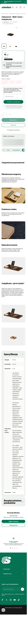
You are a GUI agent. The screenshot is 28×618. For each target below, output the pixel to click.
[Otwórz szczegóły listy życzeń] (16, 7)
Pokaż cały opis (5, 75)
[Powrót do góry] (3, 150)
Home (3, 13)
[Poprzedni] (2, 2)
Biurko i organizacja (10, 13)
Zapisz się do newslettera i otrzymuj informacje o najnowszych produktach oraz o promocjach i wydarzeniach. (14, 106)
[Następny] (24, 2)
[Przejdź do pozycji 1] (10, 46)
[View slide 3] (14, 548)
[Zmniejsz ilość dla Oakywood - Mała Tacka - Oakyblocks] (3, 115)
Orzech (5, 82)
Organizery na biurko (21, 13)
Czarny (18, 82)
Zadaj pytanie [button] (13, 525)
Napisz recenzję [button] (13, 521)
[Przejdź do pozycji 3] (16, 46)
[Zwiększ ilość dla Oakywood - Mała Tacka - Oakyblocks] (10, 115)
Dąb (12, 82)
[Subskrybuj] (22, 589)
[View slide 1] (11, 548)
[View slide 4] (16, 548)
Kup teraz (13, 125)
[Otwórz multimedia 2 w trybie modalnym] (16, 27)
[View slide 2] (12, 548)
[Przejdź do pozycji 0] (4, 46)
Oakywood (6, 22)
